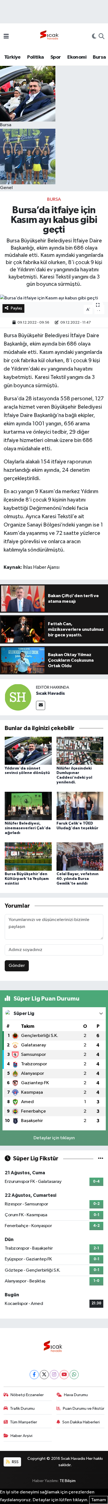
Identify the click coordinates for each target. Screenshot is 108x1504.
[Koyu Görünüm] (94, 37)
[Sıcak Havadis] (50, 36)
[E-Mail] (40, 705)
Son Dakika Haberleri (81, 1422)
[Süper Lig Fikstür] (100, 1158)
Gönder (17, 965)
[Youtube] (64, 1374)
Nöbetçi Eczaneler (27, 1395)
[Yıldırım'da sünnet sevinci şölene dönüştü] (28, 750)
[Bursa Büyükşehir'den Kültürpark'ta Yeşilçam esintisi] (28, 856)
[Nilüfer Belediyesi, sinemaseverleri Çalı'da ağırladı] (28, 805)
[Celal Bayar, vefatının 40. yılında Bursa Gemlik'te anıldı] (80, 856)
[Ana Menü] (6, 36)
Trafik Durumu (22, 1408)
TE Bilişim (68, 1481)
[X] (44, 1374)
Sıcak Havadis (50, 693)
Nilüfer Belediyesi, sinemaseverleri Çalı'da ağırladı (28, 828)
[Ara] (101, 37)
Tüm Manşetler (23, 1422)
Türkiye (12, 57)
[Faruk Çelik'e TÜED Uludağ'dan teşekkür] (80, 805)
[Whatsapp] (74, 1374)
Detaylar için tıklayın (54, 1138)
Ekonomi (76, 57)
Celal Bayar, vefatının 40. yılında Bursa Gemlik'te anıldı (77, 878)
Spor (55, 57)
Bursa (99, 57)
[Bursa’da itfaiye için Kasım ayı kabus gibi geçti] (54, 298)
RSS (15, 1462)
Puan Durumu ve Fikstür (83, 1408)
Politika (35, 57)
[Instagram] (54, 1374)
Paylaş (16, 308)
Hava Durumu (76, 1395)
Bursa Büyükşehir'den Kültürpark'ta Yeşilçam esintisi (27, 878)
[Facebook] (34, 1374)
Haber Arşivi (21, 1436)
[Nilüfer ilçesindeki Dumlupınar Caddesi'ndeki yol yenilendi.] (80, 750)
